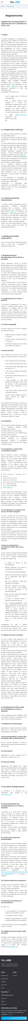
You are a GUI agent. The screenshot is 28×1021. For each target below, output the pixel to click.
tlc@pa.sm (14, 86)
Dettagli (10, 1014)
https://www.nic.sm (22, 115)
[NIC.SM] (15, 2)
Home (2, 6)
